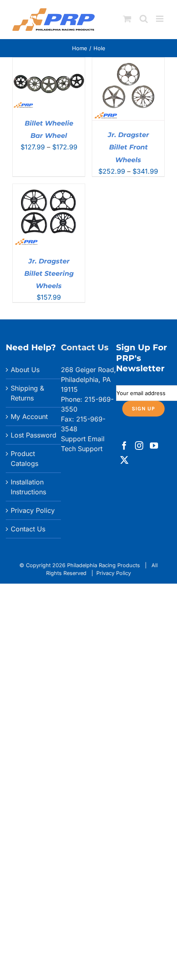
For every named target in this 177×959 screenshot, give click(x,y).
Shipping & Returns (27, 393)
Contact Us (28, 529)
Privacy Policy (33, 510)
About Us (25, 369)
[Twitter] (124, 460)
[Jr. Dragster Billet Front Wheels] (128, 62)
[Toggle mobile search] (144, 18)
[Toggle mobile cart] (127, 18)
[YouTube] (154, 446)
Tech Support (81, 449)
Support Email (83, 439)
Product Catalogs (24, 458)
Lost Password (33, 435)
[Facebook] (124, 446)
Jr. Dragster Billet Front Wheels (128, 147)
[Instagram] (139, 446)
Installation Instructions (28, 487)
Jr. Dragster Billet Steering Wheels (49, 273)
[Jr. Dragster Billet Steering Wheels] (49, 189)
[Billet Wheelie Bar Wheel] (49, 62)
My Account (29, 416)
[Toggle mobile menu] (160, 18)
